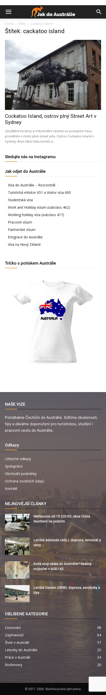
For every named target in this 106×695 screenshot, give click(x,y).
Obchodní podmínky (21, 473)
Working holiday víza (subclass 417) (36, 214)
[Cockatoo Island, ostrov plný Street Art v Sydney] (53, 75)
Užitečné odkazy (18, 458)
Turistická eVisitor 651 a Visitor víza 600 (39, 192)
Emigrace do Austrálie (25, 237)
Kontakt (11, 488)
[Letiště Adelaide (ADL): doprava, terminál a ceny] (17, 546)
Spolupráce (14, 466)
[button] (8, 12)
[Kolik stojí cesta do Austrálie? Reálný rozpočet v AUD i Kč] (17, 570)
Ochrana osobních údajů (24, 481)
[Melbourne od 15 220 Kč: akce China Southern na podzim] (17, 522)
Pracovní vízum (20, 222)
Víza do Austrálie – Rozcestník (31, 185)
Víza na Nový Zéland (24, 244)
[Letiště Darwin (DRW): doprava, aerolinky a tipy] (17, 593)
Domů (9, 24)
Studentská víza (20, 200)
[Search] (99, 12)
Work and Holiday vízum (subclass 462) (39, 207)
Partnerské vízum (21, 229)
